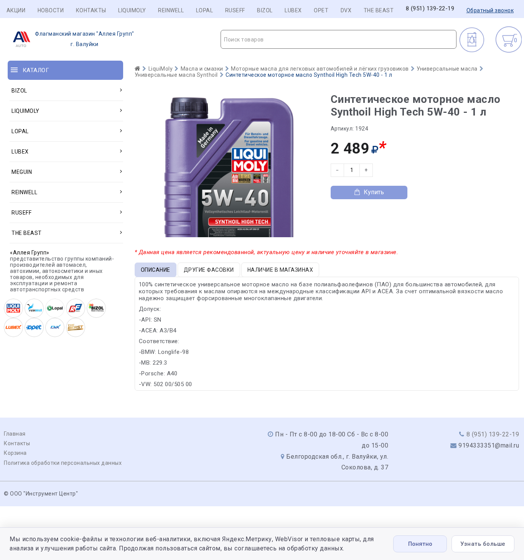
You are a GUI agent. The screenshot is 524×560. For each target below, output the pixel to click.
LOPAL (204, 10)
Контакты (91, 10)
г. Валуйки (84, 39)
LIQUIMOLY (132, 10)
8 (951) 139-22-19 (430, 9)
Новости (51, 10)
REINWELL (171, 10)
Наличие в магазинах (280, 270)
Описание (155, 270)
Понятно (420, 543)
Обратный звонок (490, 10)
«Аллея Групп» (29, 252)
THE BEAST (379, 10)
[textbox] (338, 39)
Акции (16, 10)
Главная (15, 434)
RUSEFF (235, 10)
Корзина (15, 453)
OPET (321, 10)
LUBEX (293, 10)
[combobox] (338, 39)
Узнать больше (483, 543)
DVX (346, 10)
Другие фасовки (209, 270)
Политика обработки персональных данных (63, 463)
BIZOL (265, 10)
